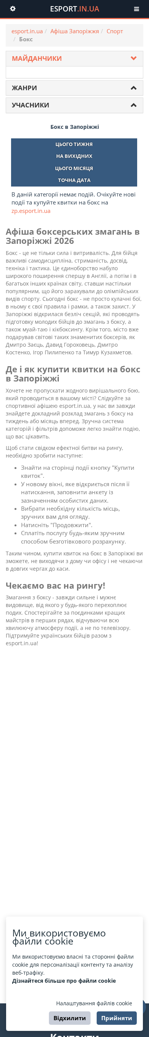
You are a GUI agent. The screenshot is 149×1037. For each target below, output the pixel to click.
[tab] (74, 58)
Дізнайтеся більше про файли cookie (64, 980)
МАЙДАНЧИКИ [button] (37, 58)
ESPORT (74, 9)
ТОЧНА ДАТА (74, 180)
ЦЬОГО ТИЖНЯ (74, 144)
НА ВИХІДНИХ (74, 156)
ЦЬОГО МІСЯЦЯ (74, 168)
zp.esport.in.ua (30, 210)
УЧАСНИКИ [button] (30, 105)
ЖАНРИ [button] (24, 87)
